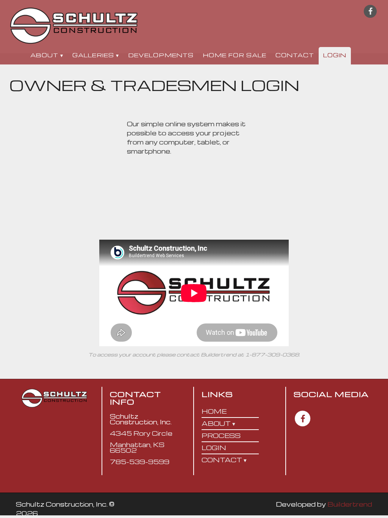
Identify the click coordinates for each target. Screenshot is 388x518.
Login (334, 55)
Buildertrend (349, 504)
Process (221, 436)
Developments (161, 55)
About (44, 55)
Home (214, 411)
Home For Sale (234, 55)
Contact (294, 55)
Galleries (93, 55)
